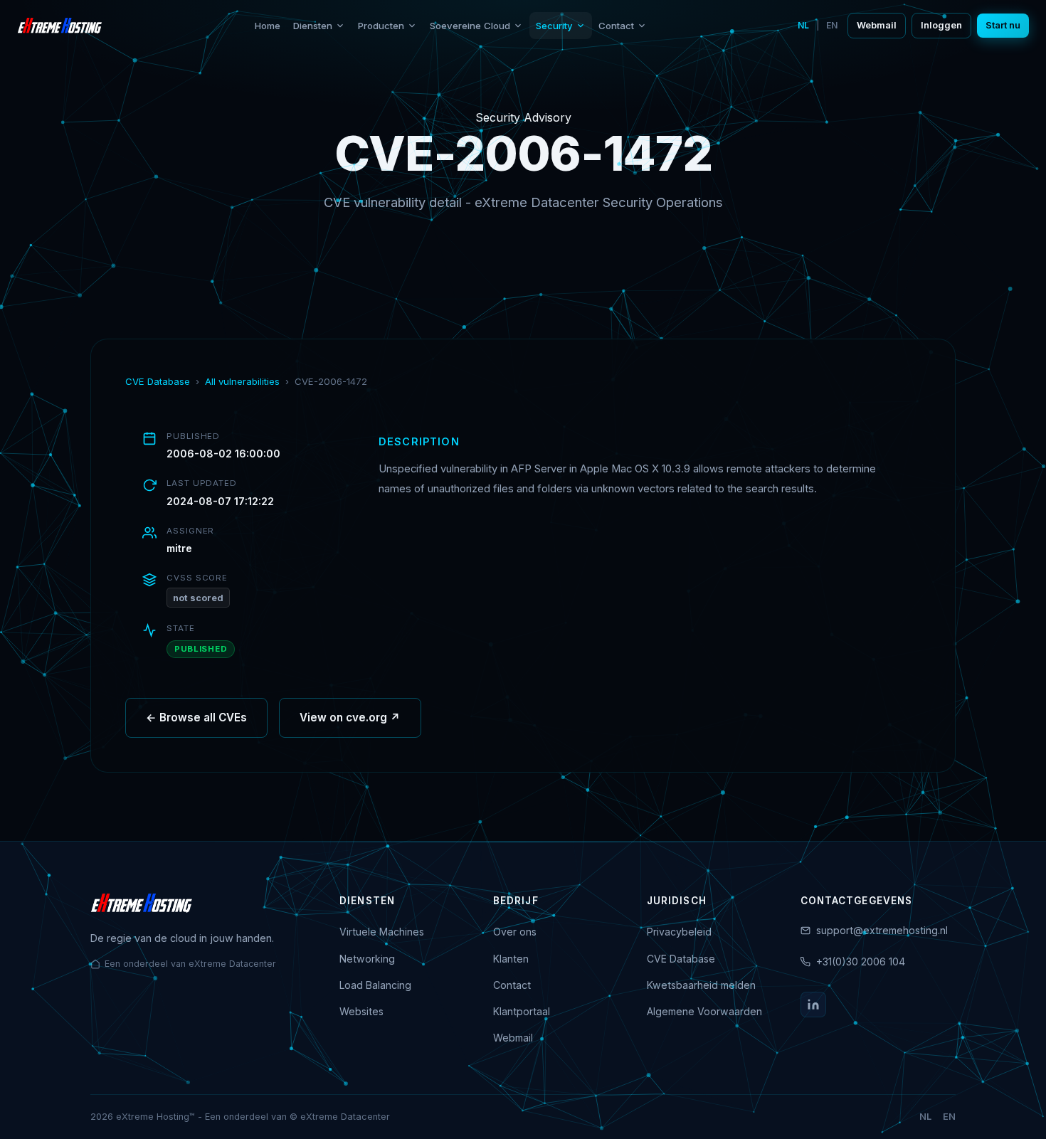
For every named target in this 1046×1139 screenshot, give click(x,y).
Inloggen (941, 25)
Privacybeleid (679, 932)
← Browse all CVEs (196, 717)
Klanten (511, 959)
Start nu (1003, 25)
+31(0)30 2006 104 (860, 961)
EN (832, 25)
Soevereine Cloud (470, 25)
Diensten (312, 25)
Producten (381, 25)
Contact (616, 25)
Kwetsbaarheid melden (701, 985)
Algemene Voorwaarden (704, 1011)
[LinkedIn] (813, 1004)
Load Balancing (375, 985)
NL (803, 25)
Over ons (515, 932)
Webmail (877, 25)
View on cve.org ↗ (350, 717)
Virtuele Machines (381, 932)
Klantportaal (521, 1011)
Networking (367, 959)
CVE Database (157, 381)
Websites (361, 1011)
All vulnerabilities (242, 381)
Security (554, 25)
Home (267, 25)
